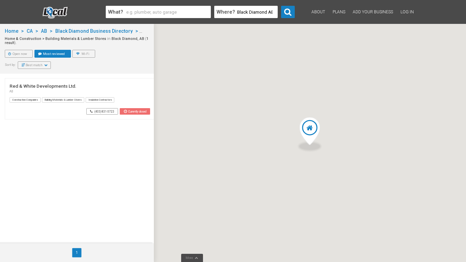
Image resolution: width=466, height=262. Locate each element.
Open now (19, 54)
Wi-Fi (85, 54)
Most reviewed (53, 54)
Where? (226, 12)
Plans (339, 12)
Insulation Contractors (100, 99)
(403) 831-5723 (104, 111)
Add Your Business (373, 12)
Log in (407, 12)
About (318, 12)
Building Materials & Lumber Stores (63, 99)
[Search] (288, 12)
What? (115, 12)
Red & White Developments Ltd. (43, 86)
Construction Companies (25, 99)
